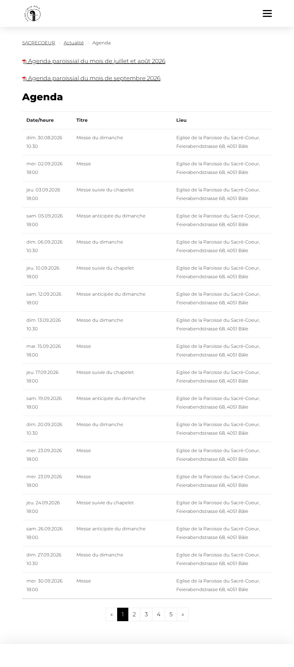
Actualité (74, 43)
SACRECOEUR (38, 43)
